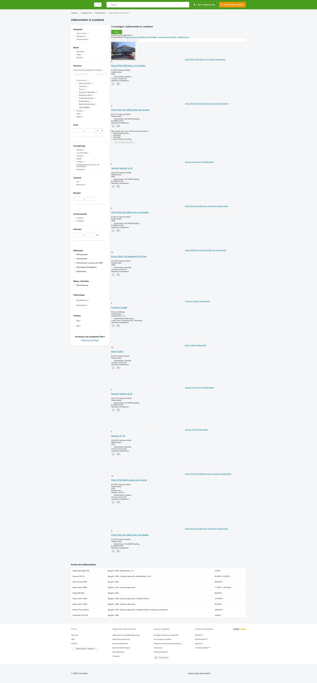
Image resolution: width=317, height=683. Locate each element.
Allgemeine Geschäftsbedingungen (126, 635)
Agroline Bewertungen (121, 648)
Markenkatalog (118, 652)
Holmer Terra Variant (81, 610)
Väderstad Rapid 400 (81, 571)
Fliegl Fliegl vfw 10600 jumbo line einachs (130, 110)
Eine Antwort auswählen (124, 142)
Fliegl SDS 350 (78, 593)
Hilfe (73, 639)
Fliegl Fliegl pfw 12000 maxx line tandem (130, 212)
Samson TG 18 (118, 436)
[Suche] (108, 4)
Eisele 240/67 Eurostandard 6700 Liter (128, 256)
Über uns (74, 635)
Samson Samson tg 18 (121, 168)
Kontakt (74, 643)
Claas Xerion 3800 (80, 587)
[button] (113, 84)
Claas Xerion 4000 (80, 599)
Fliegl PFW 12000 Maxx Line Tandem (128, 66)
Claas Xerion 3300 (80, 604)
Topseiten (116, 656)
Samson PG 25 (78, 576)
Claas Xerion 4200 (80, 582)
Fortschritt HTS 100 (80, 615)
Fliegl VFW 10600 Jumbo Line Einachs (129, 480)
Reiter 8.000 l (117, 351)
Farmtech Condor (119, 307)
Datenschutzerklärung (121, 639)
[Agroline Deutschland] (81, 5)
